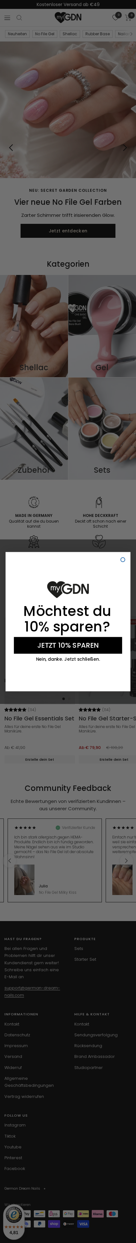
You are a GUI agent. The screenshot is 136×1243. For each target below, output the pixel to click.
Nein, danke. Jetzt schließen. (68, 659)
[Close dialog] (123, 560)
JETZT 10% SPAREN (68, 645)
